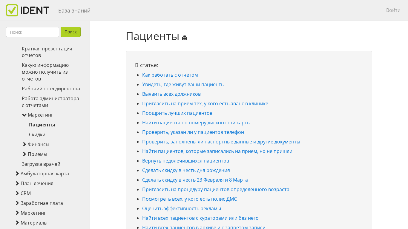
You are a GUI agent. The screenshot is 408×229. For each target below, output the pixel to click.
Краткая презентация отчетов (47, 52)
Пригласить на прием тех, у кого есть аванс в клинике (205, 103)
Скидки (37, 134)
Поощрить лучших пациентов (177, 113)
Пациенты (42, 124)
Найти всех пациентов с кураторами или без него (200, 218)
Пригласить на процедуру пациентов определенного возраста (215, 189)
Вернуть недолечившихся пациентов (185, 160)
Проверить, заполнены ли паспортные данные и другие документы (221, 141)
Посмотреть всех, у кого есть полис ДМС (189, 199)
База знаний (74, 10)
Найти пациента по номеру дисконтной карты (196, 122)
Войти (393, 10)
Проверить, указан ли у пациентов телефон (193, 132)
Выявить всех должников (171, 94)
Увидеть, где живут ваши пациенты (183, 84)
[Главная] (30, 10)
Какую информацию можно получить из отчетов (45, 72)
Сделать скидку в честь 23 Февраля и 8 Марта (195, 180)
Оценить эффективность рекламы (181, 208)
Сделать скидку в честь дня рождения (186, 170)
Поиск (71, 32)
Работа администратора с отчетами (50, 102)
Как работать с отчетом (170, 75)
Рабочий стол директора (51, 88)
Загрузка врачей (41, 164)
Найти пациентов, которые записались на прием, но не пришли (217, 151)
